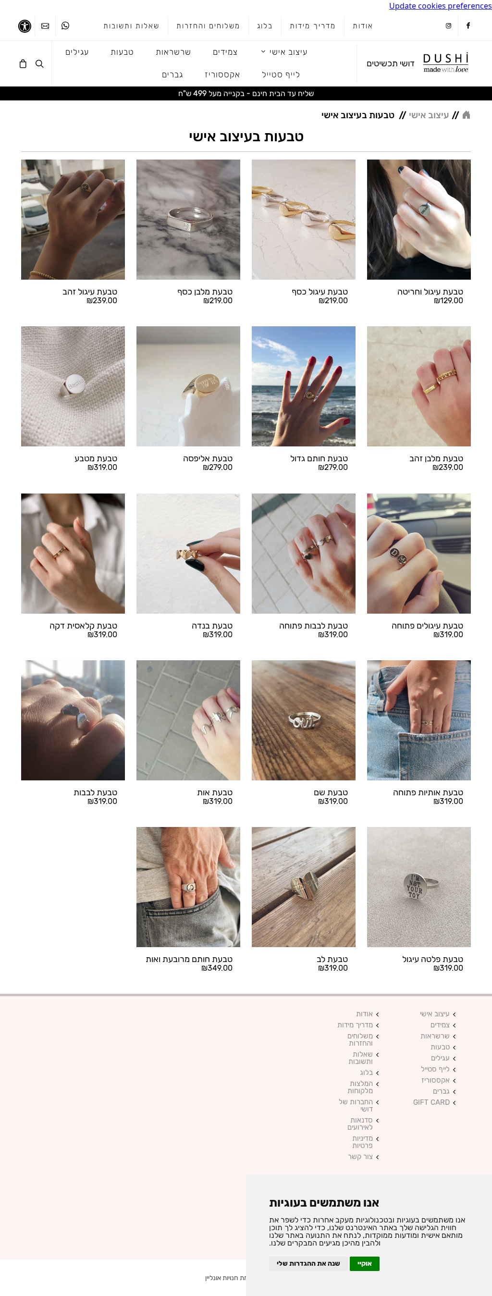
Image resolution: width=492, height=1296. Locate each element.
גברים (441, 1091)
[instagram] (448, 26)
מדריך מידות (313, 26)
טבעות (440, 1047)
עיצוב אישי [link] (429, 115)
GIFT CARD (431, 1102)
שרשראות (435, 1036)
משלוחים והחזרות (208, 26)
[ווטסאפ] (65, 26)
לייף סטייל (435, 1069)
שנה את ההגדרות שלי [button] (308, 1263)
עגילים (440, 1058)
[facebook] (468, 26)
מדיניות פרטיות (362, 1142)
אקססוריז (435, 1080)
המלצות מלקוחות (360, 1087)
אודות (363, 26)
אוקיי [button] (364, 1263)
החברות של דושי (356, 1106)
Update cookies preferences (440, 5)
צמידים (440, 1025)
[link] (446, 63)
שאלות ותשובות (131, 26)
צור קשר (360, 1156)
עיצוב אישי (435, 1014)
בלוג (265, 26)
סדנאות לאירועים (360, 1124)
